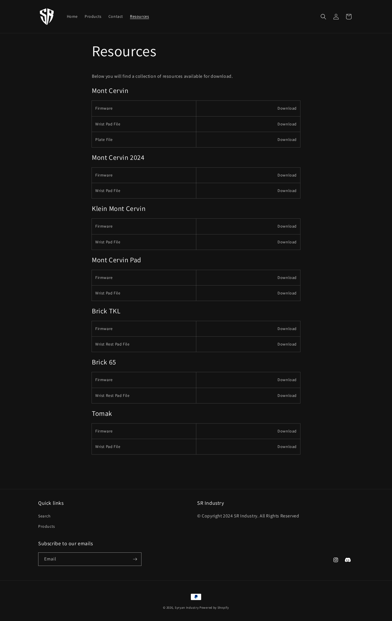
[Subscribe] (135, 559)
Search (44, 516)
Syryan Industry (187, 608)
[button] (323, 16)
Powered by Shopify (214, 608)
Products (46, 526)
